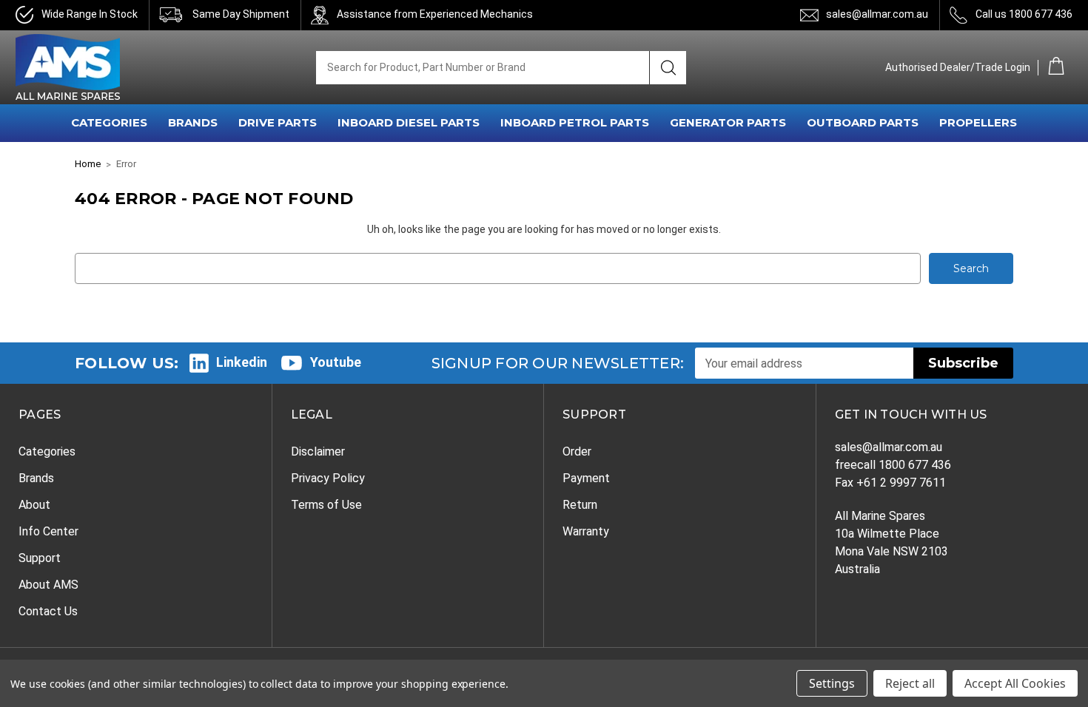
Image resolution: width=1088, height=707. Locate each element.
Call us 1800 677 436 (1023, 14)
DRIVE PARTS (277, 122)
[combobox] (482, 67)
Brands (36, 478)
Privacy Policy (328, 478)
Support (40, 558)
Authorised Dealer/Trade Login (957, 67)
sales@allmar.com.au (877, 14)
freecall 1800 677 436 (893, 465)
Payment (586, 478)
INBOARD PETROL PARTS (574, 122)
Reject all (910, 683)
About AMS (48, 585)
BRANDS (193, 122)
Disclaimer (318, 451)
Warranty (586, 531)
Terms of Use (326, 505)
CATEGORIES (109, 122)
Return (580, 505)
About (34, 505)
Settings (832, 683)
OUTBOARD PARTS (863, 122)
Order (577, 451)
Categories (47, 451)
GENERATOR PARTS (728, 122)
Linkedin (241, 362)
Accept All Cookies (1015, 683)
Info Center (48, 531)
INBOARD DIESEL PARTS (409, 122)
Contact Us (48, 611)
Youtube (335, 362)
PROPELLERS (978, 122)
